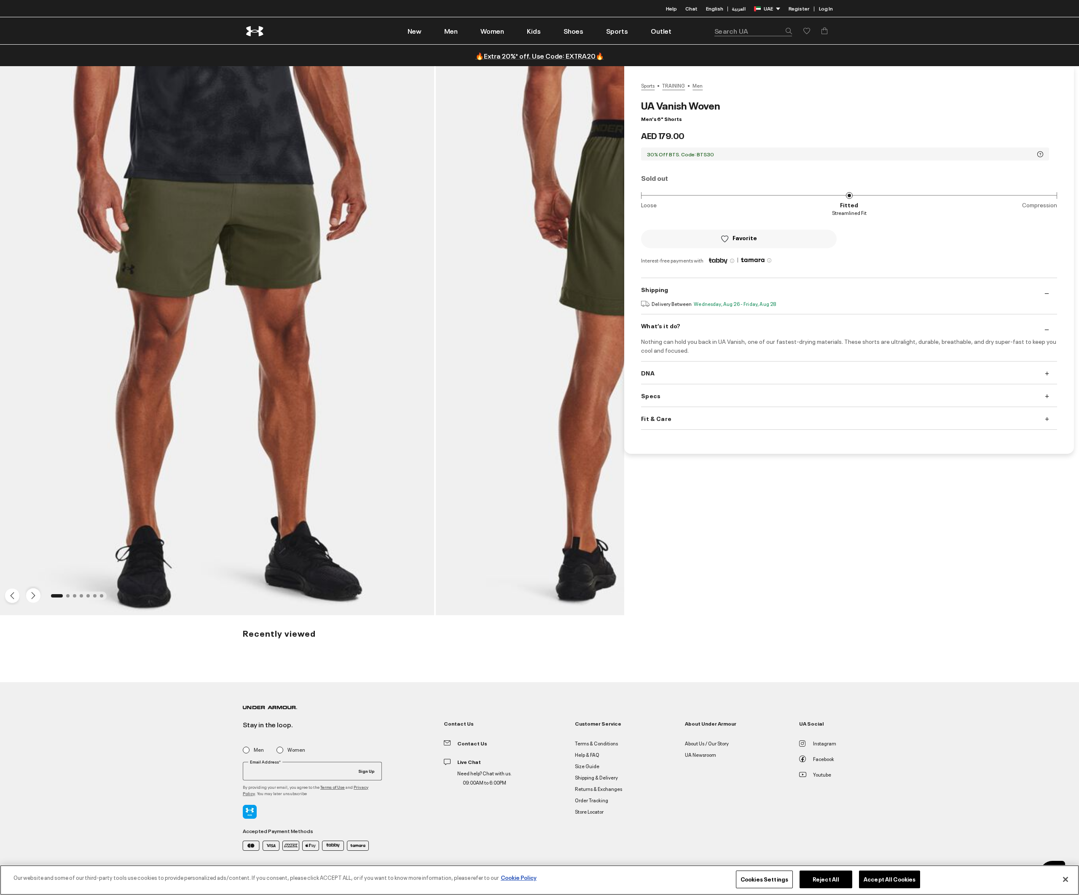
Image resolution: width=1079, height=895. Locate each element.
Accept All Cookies (889, 879)
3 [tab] (77, 598)
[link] (414, 30)
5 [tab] (90, 598)
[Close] (1065, 879)
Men (697, 85)
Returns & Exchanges (598, 788)
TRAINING (673, 85)
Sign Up (366, 771)
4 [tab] (84, 598)
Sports (648, 85)
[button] (451, 30)
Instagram (824, 743)
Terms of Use (332, 787)
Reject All (826, 879)
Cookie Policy (519, 877)
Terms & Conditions (596, 743)
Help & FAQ (587, 754)
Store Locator (589, 811)
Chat (691, 8)
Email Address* (265, 762)
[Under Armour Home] (255, 31)
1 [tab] (55, 598)
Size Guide (587, 765)
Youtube (822, 774)
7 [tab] (104, 598)
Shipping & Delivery (596, 777)
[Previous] (10, 595)
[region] (539, 880)
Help (671, 8)
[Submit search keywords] (786, 30)
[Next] (32, 595)
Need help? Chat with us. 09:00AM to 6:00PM (484, 777)
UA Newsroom (700, 754)
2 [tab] (70, 598)
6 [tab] (97, 598)
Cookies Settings (764, 879)
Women (296, 750)
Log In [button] (826, 8)
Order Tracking (591, 800)
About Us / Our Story (707, 743)
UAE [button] (768, 8)
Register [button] (799, 8)
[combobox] (753, 30)
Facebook (823, 758)
